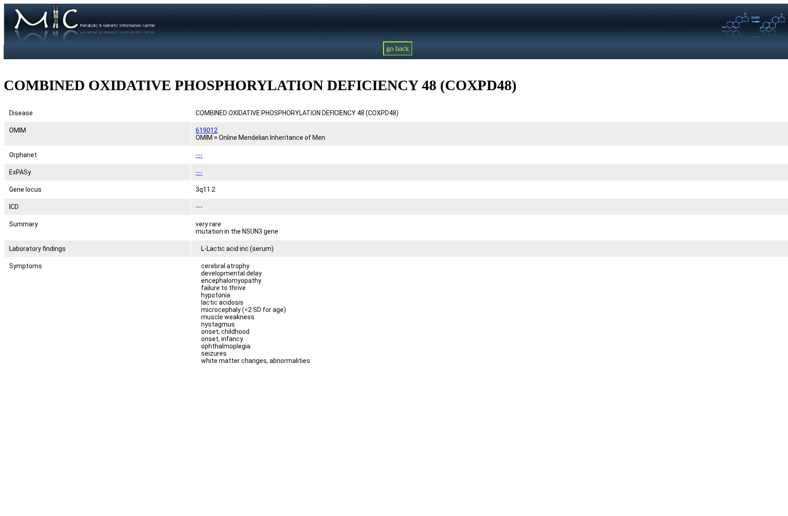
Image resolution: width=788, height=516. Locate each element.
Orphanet (23, 154)
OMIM (17, 130)
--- (199, 154)
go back (397, 48)
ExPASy (20, 172)
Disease (21, 113)
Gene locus (25, 189)
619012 (207, 130)
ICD (14, 206)
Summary (23, 224)
